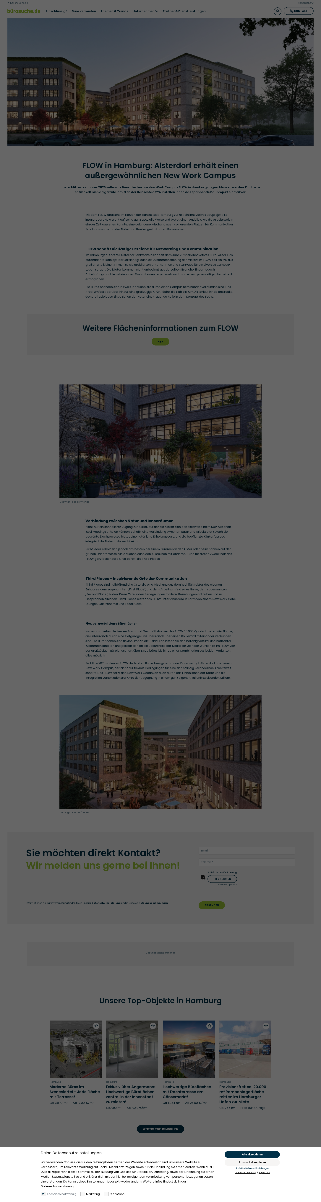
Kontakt (301, 11)
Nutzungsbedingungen (153, 903)
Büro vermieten (84, 11)
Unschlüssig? (56, 11)
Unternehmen (144, 11)
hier (160, 341)
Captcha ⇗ (227, 884)
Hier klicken (222, 879)
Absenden (212, 905)
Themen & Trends (114, 11)
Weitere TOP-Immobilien (160, 1129)
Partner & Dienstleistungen (184, 11)
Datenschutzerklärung (106, 903)
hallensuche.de (19, 2)
